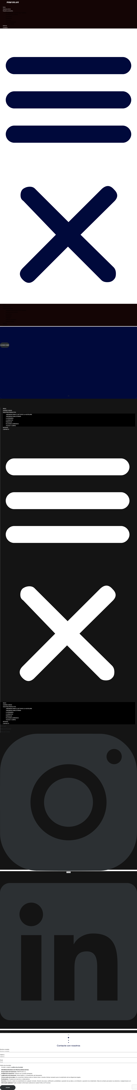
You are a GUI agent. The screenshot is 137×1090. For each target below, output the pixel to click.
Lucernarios (9, 16)
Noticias (5, 25)
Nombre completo (4, 1049)
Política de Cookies (5, 731)
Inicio (4, 7)
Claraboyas (8, 18)
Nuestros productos (8, 11)
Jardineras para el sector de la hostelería (16, 12)
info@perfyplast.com (5, 1032)
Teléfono (2, 1054)
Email (1, 1060)
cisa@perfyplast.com (125, 1081)
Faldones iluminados (11, 22)
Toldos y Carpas (10, 24)
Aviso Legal (3, 726)
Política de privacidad (5, 1065)
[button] (68, 166)
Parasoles (8, 20)
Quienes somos (7, 9)
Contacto (5, 27)
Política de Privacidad (5, 729)
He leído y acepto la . (66, 1075)
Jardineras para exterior (12, 14)
